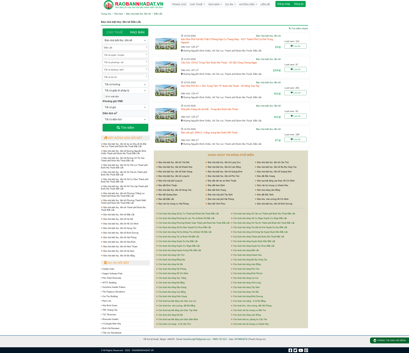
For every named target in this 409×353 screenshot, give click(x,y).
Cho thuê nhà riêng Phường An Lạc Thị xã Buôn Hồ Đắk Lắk (186, 218)
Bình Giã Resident (110, 328)
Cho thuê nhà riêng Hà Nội (170, 264)
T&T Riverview (109, 314)
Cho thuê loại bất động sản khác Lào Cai (177, 301)
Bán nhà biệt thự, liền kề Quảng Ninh (274, 171)
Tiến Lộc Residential (111, 333)
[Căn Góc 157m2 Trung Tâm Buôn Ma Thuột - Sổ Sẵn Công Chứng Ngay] (166, 67)
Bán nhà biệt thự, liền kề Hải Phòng (119, 237)
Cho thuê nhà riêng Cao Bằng (172, 292)
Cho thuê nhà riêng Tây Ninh (246, 287)
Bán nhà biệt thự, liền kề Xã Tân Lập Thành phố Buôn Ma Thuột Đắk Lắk (124, 187)
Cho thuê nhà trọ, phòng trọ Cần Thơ (250, 319)
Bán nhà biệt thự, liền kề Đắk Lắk (119, 214)
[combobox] (125, 48)
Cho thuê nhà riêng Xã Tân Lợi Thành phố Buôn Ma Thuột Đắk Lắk (264, 213)
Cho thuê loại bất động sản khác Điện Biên (178, 319)
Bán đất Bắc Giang (266, 176)
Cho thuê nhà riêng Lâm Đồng (247, 264)
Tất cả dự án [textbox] (110, 77)
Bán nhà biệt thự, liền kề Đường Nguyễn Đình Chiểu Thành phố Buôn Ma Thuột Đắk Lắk (123, 152)
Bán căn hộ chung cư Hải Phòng (173, 204)
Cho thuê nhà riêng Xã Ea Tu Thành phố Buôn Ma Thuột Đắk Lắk (188, 213)
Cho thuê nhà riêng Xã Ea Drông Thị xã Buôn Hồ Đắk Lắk (185, 232)
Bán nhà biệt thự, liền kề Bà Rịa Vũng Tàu (277, 167)
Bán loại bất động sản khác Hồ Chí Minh (276, 181)
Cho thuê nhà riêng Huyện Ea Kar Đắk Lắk (178, 241)
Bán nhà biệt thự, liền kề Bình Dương (120, 233)
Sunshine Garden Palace (113, 287)
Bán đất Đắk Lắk (166, 199)
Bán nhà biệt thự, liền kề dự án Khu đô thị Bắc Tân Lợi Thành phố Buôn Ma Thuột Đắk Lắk (124, 145)
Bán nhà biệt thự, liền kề (138, 13)
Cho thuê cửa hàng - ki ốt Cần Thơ (174, 324)
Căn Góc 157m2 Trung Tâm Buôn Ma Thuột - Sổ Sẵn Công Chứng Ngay (219, 62)
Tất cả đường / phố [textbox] (113, 69)
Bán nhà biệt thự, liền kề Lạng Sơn (223, 162)
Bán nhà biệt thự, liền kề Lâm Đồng (224, 167)
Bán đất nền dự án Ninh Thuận (221, 181)
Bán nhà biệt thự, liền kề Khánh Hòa (175, 167)
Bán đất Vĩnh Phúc (216, 204)
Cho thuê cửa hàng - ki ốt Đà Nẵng (249, 301)
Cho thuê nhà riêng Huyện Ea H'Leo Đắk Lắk (253, 246)
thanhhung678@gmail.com (197, 339)
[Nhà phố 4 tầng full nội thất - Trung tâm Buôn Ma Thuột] (166, 113)
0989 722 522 (220, 339)
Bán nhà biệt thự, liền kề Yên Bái (173, 162)
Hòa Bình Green (109, 305)
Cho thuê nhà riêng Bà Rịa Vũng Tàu (250, 259)
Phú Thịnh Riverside (111, 278)
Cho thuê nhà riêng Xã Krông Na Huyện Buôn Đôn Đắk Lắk (260, 232)
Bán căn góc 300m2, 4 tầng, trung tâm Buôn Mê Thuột (209, 132)
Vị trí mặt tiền (112, 96)
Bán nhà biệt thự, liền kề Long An (173, 176)
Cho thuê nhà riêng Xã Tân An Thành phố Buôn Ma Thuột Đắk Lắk (264, 223)
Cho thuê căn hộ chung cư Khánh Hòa (251, 324)
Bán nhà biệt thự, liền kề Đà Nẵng (119, 255)
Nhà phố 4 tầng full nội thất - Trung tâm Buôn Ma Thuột (209, 109)
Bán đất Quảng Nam (167, 194)
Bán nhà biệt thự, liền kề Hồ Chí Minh (120, 224)
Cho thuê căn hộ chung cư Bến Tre (249, 310)
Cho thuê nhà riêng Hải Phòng (172, 269)
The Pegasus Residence (113, 292)
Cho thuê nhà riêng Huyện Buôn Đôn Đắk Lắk (254, 241)
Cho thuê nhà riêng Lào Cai (245, 278)
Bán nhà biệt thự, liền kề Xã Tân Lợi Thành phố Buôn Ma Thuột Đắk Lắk (124, 166)
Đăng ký (299, 4)
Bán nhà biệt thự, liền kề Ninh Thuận (120, 246)
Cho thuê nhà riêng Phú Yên (246, 269)
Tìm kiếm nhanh (299, 28)
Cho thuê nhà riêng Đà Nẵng (171, 282)
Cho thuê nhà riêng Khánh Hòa (247, 255)
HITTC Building (109, 282)
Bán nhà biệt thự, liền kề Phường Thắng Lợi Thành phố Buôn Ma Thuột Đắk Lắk (123, 194)
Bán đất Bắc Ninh (265, 194)
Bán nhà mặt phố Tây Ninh (220, 194)
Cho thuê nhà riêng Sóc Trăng (172, 278)
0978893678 (241, 339)
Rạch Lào (106, 301)
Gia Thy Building (110, 296)
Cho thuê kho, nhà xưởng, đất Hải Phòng (252, 305)
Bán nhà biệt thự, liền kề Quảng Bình (224, 171)
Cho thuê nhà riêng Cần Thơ (171, 255)
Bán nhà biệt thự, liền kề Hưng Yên (119, 228)
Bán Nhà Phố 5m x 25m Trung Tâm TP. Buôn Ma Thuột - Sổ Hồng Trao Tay (220, 85)
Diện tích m (110, 113)
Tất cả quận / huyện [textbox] (114, 55)
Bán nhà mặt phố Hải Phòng (220, 199)
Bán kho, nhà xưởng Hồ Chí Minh (273, 199)
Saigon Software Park (112, 273)
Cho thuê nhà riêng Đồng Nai (171, 259)
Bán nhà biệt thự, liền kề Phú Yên (223, 176)
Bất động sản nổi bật (124, 137)
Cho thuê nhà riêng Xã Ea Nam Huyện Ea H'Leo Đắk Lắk (184, 227)
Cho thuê (196, 4)
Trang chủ (179, 4)
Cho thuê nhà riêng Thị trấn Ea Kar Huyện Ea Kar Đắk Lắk (260, 227)
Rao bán (214, 4)
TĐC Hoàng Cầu (109, 310)
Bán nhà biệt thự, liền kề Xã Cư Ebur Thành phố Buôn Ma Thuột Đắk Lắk (124, 180)
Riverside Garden (110, 319)
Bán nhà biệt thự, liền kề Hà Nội (118, 219)
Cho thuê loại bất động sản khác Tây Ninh (177, 310)
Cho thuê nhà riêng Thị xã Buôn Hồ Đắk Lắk (178, 236)
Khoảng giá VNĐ (113, 101)
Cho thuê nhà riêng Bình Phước (248, 273)
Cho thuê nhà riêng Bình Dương (248, 296)
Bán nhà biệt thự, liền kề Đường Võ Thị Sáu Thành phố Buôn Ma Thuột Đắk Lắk (122, 159)
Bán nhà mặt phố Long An (170, 181)
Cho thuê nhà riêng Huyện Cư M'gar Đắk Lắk (179, 246)
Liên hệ (265, 4)
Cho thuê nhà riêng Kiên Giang (172, 296)
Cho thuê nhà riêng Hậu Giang (172, 287)
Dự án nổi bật (118, 262)
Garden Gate (108, 269)
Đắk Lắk (158, 13)
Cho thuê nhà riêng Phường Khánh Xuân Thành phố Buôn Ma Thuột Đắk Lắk (194, 223)
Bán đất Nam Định (216, 185)
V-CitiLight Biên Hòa (111, 323)
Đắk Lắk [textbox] (108, 47)
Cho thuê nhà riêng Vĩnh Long (247, 282)
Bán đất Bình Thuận (167, 185)
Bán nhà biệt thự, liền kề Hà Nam (118, 251)
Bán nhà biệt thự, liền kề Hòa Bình (119, 242)
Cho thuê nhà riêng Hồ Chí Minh (173, 273)
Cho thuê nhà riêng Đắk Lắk (246, 250)
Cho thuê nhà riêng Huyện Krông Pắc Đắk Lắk (179, 250)
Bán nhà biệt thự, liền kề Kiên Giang (175, 171)
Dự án (229, 4)
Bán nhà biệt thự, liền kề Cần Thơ (273, 162)
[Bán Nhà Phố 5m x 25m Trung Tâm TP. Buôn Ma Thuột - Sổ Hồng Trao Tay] (166, 90)
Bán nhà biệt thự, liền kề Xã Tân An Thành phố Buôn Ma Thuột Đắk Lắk (124, 173)
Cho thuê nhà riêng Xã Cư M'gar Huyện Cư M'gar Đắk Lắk (260, 218)
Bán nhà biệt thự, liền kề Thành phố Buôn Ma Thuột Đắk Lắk (123, 208)
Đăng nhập (284, 4)
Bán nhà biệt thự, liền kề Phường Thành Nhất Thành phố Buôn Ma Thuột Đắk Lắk (123, 201)
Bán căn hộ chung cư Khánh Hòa (272, 185)
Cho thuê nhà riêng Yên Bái (246, 292)
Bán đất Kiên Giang (216, 190)
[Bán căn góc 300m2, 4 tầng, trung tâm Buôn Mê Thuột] (166, 137)
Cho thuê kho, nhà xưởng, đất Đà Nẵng (176, 305)
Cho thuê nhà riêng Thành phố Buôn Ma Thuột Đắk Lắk (258, 236)
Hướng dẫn (247, 4)
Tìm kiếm (127, 127)
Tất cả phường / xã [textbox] (113, 62)
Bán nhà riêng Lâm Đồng (268, 190)
